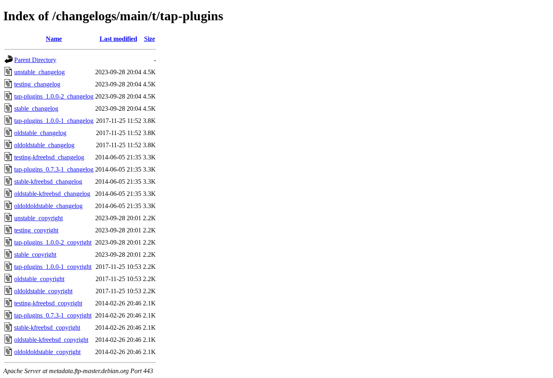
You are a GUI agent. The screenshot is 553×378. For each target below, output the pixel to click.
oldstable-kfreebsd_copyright (51, 339)
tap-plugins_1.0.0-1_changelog (54, 120)
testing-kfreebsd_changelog (49, 157)
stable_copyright (35, 254)
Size (149, 38)
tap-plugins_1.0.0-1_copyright (52, 266)
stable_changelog (36, 108)
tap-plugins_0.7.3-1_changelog (54, 169)
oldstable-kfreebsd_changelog (52, 193)
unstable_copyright (38, 218)
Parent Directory (35, 59)
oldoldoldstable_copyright (47, 351)
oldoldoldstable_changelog (48, 205)
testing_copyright (36, 230)
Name (54, 38)
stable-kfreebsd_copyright (47, 327)
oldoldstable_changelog (44, 145)
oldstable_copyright (39, 278)
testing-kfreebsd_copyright (48, 303)
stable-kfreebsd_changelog (48, 181)
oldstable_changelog (40, 132)
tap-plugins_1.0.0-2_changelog (54, 96)
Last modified (118, 38)
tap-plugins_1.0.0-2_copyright (52, 242)
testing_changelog (37, 84)
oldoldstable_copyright (43, 291)
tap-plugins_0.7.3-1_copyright (52, 315)
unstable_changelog (39, 72)
